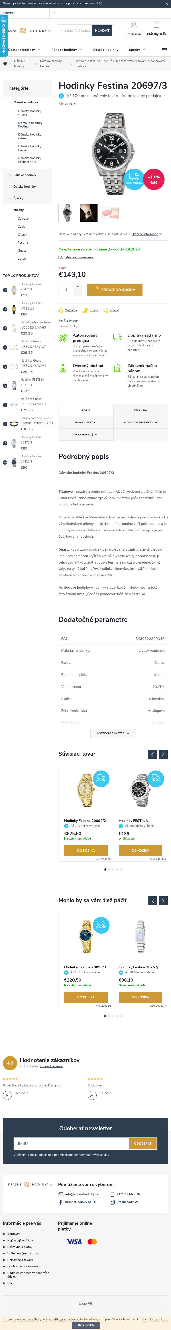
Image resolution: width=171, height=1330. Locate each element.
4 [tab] (117, 869)
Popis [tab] (86, 410)
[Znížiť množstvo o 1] (77, 293)
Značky (18, 210)
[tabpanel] (86, 814)
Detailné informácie (145, 234)
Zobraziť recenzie (51, 1066)
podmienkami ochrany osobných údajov (81, 1155)
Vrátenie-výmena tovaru (24, 1253)
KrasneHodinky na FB (80, 1202)
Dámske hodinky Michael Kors (29, 160)
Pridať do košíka (118, 289)
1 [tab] (105, 869)
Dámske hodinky (26, 102)
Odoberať (143, 1143)
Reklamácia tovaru (20, 1260)
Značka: (68, 321)
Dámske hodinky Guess (29, 113)
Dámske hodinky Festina (30, 125)
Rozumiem (86, 1325)
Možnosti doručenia (79, 257)
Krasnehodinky (127, 1202)
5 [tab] (121, 869)
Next (163, 754)
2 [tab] (109, 869)
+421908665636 (128, 1194)
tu (162, 1319)
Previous (152, 754)
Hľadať (102, 30)
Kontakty (8, 13)
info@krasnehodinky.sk (81, 1194)
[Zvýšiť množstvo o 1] (77, 287)
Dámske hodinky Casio (29, 148)
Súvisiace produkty (138, 422)
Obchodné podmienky (22, 1266)
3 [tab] (113, 869)
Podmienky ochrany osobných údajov (28, 1275)
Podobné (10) (83, 434)
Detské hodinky (24, 187)
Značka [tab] (86, 422)
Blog (10, 1283)
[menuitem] (24, 50)
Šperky (18, 198)
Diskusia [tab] (140, 410)
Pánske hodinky (24, 175)
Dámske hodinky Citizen (29, 136)
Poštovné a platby (19, 1247)
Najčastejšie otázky (20, 1240)
